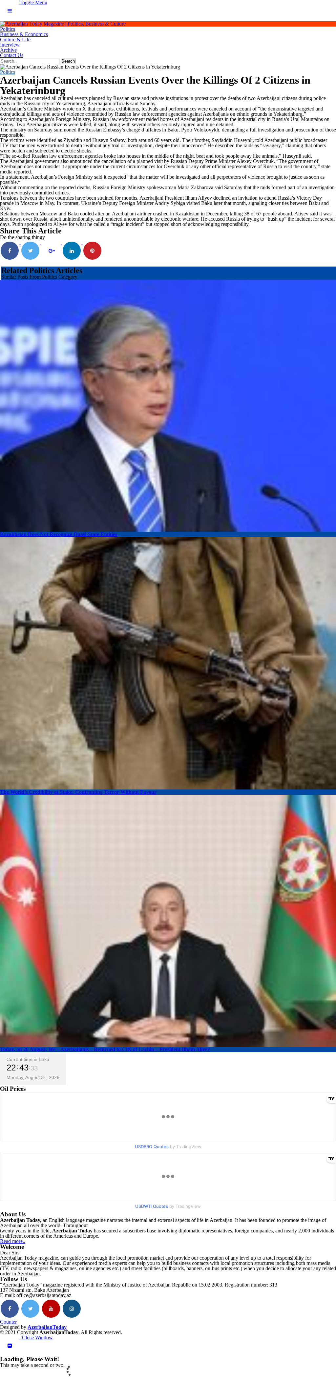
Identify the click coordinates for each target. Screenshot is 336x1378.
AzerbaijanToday (47, 1327)
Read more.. (12, 1241)
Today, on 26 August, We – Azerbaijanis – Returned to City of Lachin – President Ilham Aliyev (105, 1049)
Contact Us (11, 55)
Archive (8, 50)
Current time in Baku (28, 1059)
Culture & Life (15, 39)
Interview (10, 45)
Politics (7, 29)
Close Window (36, 1337)
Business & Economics (24, 34)
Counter (8, 1322)
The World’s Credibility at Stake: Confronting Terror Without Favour (78, 792)
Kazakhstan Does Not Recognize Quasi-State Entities (58, 534)
